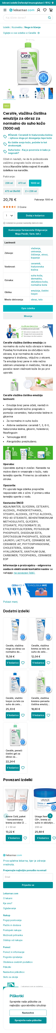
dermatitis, (36, 278)
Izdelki (7, 27)
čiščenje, (36, 254)
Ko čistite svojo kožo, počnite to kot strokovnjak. (27, 144)
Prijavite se (28, 885)
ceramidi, (36, 263)
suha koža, (37, 275)
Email (7, 877)
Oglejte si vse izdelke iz (19, 33)
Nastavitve (28, 1012)
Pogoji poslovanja (12, 920)
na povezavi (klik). (24, 572)
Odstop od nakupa (12, 940)
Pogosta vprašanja (12, 957)
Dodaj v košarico (35, 215)
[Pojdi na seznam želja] (45, 10)
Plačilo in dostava (12, 925)
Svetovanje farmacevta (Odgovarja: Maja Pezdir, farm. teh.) (28, 232)
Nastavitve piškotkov (14, 972)
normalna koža (39, 285)
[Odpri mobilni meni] (5, 10)
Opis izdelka (28, 308)
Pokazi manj (10, 601)
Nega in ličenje (32, 27)
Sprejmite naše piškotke (28, 1020)
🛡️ (28, 2)
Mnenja (28, 316)
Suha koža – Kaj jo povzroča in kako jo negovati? (29, 151)
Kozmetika (18, 27)
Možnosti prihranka (13, 935)
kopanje (35, 257)
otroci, (44, 254)
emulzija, (36, 290)
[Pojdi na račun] (38, 10)
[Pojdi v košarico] (51, 10)
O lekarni (7, 898)
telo (40, 299)
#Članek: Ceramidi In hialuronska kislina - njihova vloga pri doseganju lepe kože (30, 136)
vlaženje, (36, 248)
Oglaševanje (9, 908)
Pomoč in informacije (13, 952)
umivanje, (36, 251)
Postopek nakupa (12, 930)
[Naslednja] (50, 816)
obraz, (34, 299)
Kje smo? (7, 903)
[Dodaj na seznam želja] (23, 663)
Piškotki (7, 967)
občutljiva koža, (39, 281)
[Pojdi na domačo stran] (21, 10)
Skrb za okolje (10, 977)
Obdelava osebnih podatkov (18, 962)
